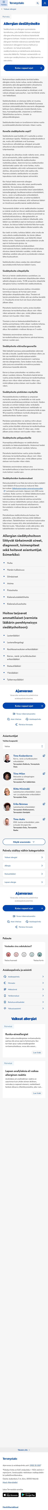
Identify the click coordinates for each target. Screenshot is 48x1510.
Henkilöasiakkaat (10, 1507)
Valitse (7, 746)
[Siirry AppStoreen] (11, 1495)
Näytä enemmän (22, 841)
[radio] (8, 954)
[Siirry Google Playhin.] (28, 1495)
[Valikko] (45, 3)
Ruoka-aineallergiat (16, 1034)
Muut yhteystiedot (10, 1482)
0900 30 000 (35, 1465)
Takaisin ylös (23, 1450)
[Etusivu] (16, 3)
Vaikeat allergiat (10, 9)
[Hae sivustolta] (37, 3)
